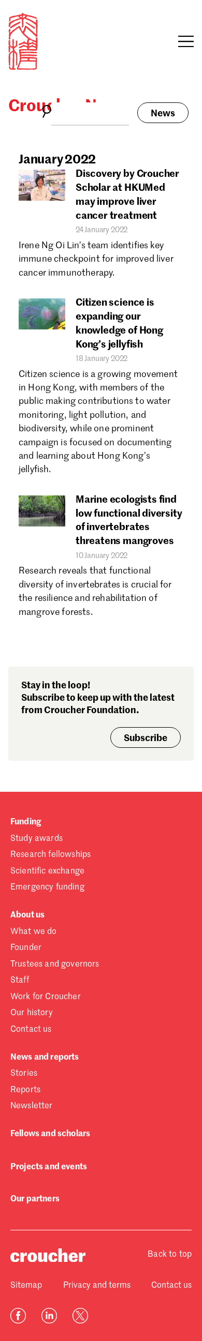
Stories (23, 1073)
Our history (31, 1013)
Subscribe (145, 738)
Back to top (170, 1254)
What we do (33, 932)
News (163, 113)
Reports (25, 1090)
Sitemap (26, 1286)
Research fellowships (50, 855)
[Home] (23, 68)
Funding (25, 822)
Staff (19, 980)
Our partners (35, 1199)
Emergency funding (47, 887)
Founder (25, 948)
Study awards (36, 839)
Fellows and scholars (50, 1134)
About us (27, 915)
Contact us (31, 1030)
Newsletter (31, 1106)
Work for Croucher (45, 997)
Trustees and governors (54, 964)
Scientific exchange (47, 871)
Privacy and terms (97, 1286)
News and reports (44, 1057)
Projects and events (48, 1167)
